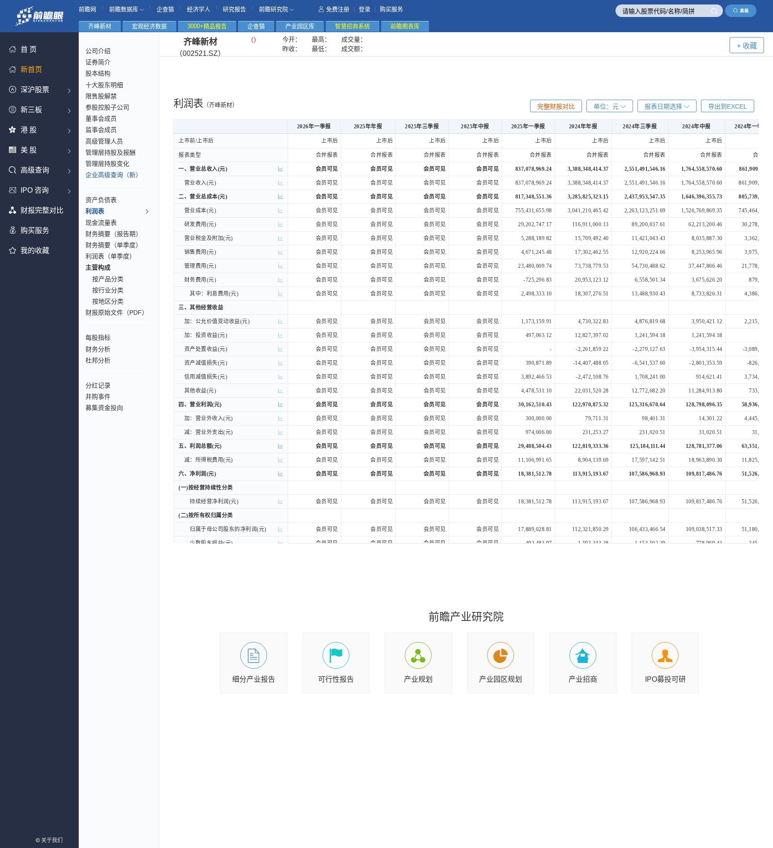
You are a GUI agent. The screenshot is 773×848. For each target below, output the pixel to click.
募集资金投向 (104, 407)
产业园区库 (299, 26)
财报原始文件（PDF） (116, 312)
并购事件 (97, 396)
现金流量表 (101, 222)
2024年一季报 (752, 126)
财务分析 (97, 349)
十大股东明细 (104, 85)
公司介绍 (97, 51)
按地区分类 (107, 301)
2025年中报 (475, 126)
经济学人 (198, 9)
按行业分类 (107, 290)
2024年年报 (583, 126)
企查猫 (165, 9)
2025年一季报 (528, 126)
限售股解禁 (101, 96)
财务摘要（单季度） (113, 245)
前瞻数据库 (124, 9)
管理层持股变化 (107, 163)
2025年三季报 (422, 126)
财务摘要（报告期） (113, 233)
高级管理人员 (104, 141)
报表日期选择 (664, 106)
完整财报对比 (556, 106)
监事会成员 (101, 129)
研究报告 (234, 9)
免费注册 (337, 9)
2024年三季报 (640, 126)
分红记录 (97, 385)
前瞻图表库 (405, 26)
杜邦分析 (97, 360)
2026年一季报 (314, 126)
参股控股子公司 (107, 107)
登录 (364, 9)
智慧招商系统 (352, 26)
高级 (744, 10)
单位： (606, 106)
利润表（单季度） (110, 256)
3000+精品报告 (207, 26)
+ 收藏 (747, 46)
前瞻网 (87, 9)
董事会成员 (101, 118)
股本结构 (97, 73)
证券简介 (97, 62)
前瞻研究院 (274, 9)
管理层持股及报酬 (110, 152)
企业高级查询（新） (113, 174)
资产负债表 (101, 199)
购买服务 (391, 9)
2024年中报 (696, 126)
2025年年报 (368, 126)
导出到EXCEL (727, 106)
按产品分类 (107, 279)
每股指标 (97, 337)
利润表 (94, 211)
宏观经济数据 (149, 26)
